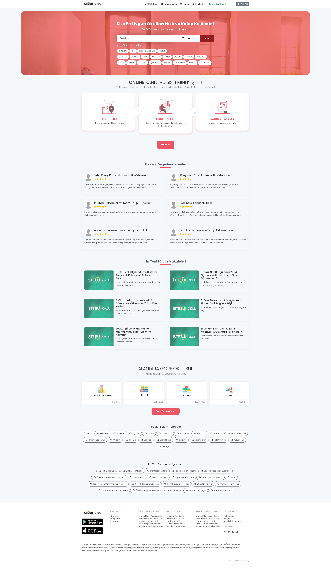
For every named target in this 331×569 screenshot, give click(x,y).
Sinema (132, 440)
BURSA (167, 57)
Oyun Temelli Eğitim (184, 477)
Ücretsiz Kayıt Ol (219, 4)
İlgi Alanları (114, 521)
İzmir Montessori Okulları (206, 521)
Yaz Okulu (184, 433)
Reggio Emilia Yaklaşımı (185, 471)
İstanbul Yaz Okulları (176, 516)
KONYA (167, 62)
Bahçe (166, 446)
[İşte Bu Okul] (92, 512)
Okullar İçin (200, 4)
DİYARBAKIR (180, 62)
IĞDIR (121, 62)
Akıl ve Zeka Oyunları (236, 433)
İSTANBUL (123, 57)
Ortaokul (123, 51)
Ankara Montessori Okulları (207, 518)
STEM (232, 477)
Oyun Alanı (166, 433)
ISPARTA (188, 57)
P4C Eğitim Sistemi (222, 490)
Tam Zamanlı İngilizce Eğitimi (114, 490)
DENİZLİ (177, 57)
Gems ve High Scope (229, 484)
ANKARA (135, 57)
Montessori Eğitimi (158, 471)
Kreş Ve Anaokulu (147, 51)
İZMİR (145, 57)
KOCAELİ (142, 62)
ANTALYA (156, 57)
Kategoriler (115, 518)
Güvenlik (120, 433)
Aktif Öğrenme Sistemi (211, 477)
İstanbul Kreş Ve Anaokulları (151, 516)
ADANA (131, 62)
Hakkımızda (229, 516)
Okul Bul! (165, 144)
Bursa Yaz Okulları (175, 524)
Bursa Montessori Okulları (206, 524)
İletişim (227, 518)
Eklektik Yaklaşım (159, 477)
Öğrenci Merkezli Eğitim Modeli (110, 477)
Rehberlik (104, 433)
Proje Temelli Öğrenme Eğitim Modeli (109, 484)
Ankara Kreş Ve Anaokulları (150, 518)
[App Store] (92, 530)
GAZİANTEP (204, 62)
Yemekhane (165, 440)
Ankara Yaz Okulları (175, 518)
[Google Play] (92, 521)
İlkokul (162, 51)
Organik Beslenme (96, 440)
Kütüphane (152, 4)
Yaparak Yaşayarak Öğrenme (216, 471)
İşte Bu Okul (92, 3)
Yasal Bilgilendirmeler (233, 521)
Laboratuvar (200, 440)
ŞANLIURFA (155, 62)
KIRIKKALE (201, 57)
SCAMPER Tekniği (204, 484)
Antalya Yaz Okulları (176, 526)
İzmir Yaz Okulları (174, 521)
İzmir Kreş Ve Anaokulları (149, 521)
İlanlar (185, 4)
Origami (117, 440)
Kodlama (201, 433)
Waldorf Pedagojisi (197, 490)
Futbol (216, 433)
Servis (89, 433)
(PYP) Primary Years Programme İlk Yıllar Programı (158, 490)
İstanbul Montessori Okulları (207, 516)
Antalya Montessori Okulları (207, 526)
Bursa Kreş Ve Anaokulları (150, 524)
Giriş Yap (244, 4)
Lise (133, 51)
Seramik (182, 440)
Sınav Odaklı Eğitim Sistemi (146, 484)
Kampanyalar (170, 4)
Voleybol (147, 440)
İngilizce (136, 433)
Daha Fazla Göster (165, 411)
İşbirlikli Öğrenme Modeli (178, 484)
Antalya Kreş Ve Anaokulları (151, 526)
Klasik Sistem (138, 477)
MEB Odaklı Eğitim (109, 471)
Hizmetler (114, 516)
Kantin (150, 433)
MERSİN (192, 62)
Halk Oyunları (219, 440)
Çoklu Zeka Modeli (133, 471)
